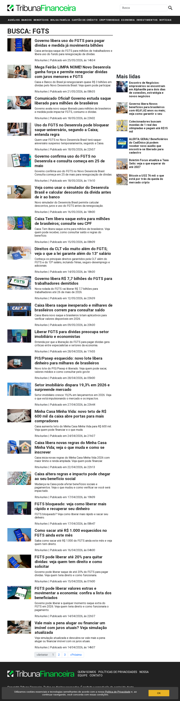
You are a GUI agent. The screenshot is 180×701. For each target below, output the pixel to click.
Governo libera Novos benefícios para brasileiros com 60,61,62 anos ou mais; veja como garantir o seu (147, 109)
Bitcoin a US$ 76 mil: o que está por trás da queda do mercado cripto (146, 179)
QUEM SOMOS (87, 672)
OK (159, 693)
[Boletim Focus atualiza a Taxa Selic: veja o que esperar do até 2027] (122, 164)
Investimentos (147, 20)
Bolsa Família (60, 20)
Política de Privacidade (117, 691)
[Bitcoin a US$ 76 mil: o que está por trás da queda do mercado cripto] (122, 179)
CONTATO (96, 675)
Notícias (165, 20)
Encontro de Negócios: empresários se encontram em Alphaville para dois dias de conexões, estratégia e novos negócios (147, 89)
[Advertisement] (142, 49)
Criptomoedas (109, 20)
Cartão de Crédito (85, 20)
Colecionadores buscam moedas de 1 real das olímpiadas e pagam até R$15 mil (148, 126)
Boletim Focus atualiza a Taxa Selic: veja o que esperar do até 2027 (149, 163)
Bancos (26, 20)
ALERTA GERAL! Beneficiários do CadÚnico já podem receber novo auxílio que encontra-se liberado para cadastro (148, 145)
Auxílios (14, 20)
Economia (128, 20)
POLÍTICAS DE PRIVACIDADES (117, 672)
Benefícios (41, 20)
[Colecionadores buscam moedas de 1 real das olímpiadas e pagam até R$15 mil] (122, 126)
